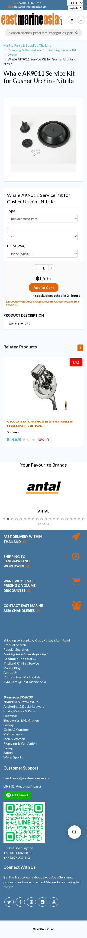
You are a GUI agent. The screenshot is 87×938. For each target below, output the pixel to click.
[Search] (76, 32)
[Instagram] (42, 902)
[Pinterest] (31, 902)
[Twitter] (9, 902)
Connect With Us (19, 867)
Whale (12, 55)
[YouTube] (53, 902)
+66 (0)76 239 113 (16, 858)
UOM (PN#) (16, 246)
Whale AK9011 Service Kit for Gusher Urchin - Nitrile (39, 77)
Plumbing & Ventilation (24, 50)
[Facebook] (20, 902)
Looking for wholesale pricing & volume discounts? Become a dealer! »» (42, 303)
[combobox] (43, 32)
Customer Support (20, 767)
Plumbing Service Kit (61, 50)
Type (11, 211)
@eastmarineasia (28, 786)
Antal (43, 511)
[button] (74, 832)
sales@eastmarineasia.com (29, 6)
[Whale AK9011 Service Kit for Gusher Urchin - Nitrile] (43, 139)
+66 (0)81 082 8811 (29, 3)
